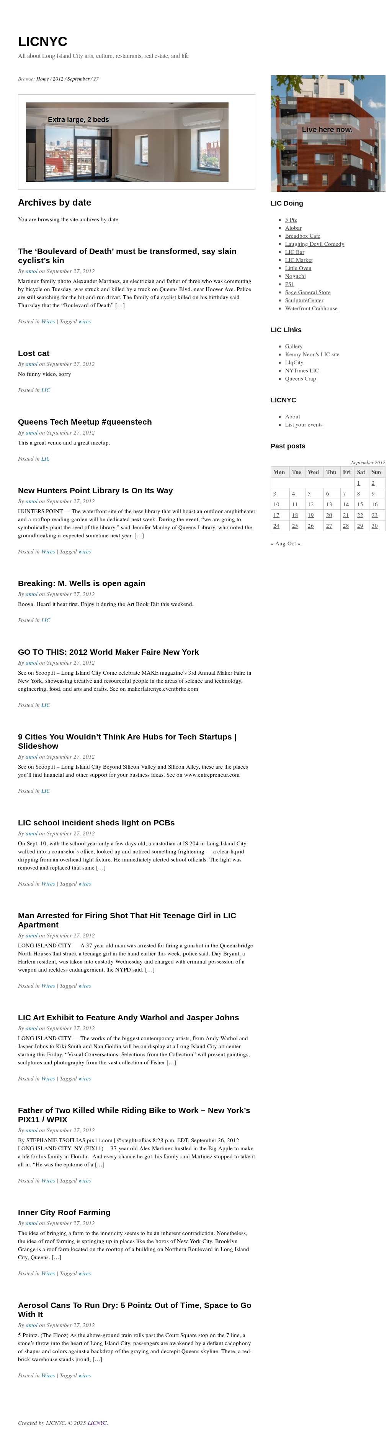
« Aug (278, 543)
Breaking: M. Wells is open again (81, 583)
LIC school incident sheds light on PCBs (96, 822)
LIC (45, 390)
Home (42, 78)
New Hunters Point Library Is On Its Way (95, 490)
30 (375, 525)
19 (311, 515)
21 (346, 515)
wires (84, 321)
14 (346, 504)
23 (375, 515)
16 (375, 504)
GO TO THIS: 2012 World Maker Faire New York (108, 651)
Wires (48, 321)
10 (276, 504)
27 (329, 525)
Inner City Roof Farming (64, 1212)
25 (295, 525)
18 (295, 515)
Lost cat (33, 353)
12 (311, 504)
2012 (58, 78)
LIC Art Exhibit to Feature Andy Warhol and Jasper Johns (128, 1017)
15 (360, 504)
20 (329, 515)
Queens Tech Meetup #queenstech (85, 421)
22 (360, 515)
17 (276, 515)
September (78, 78)
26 (311, 525)
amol (32, 271)
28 (346, 525)
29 (360, 525)
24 (276, 525)
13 (329, 504)
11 (295, 504)
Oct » (294, 543)
